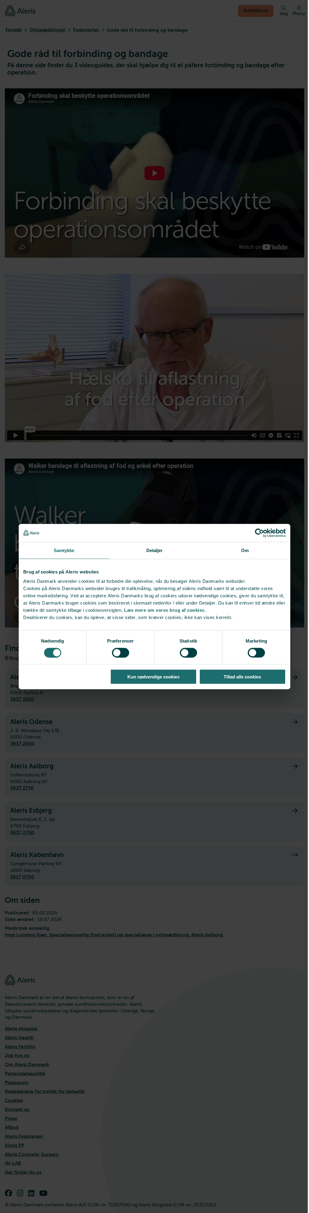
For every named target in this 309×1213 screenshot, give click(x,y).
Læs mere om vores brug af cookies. (165, 610)
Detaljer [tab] (154, 550)
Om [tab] (245, 550)
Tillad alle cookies (242, 676)
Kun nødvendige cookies (153, 676)
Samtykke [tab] (64, 550)
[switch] (120, 652)
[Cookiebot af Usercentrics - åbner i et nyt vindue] (259, 532)
